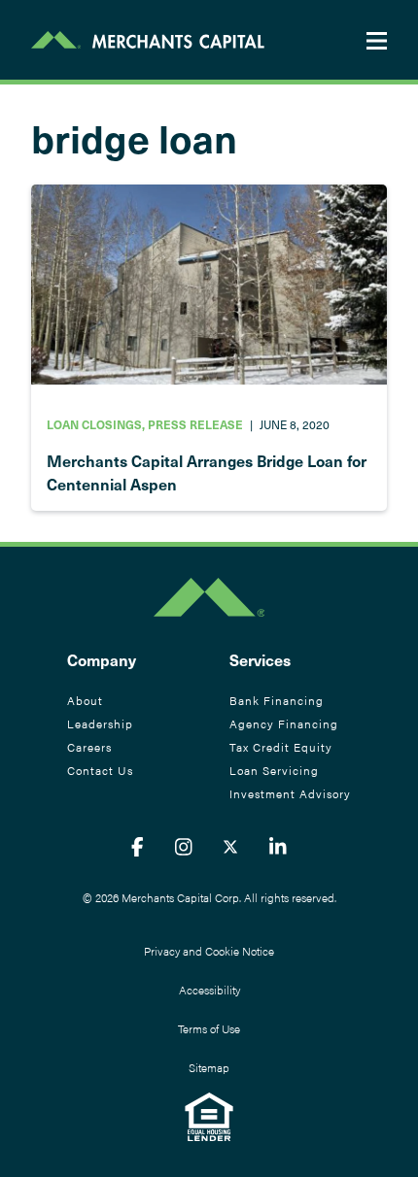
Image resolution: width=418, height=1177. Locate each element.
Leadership (100, 723)
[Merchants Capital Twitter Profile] (230, 846)
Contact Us (100, 770)
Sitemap (209, 1067)
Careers (89, 747)
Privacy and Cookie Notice (209, 950)
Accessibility (209, 989)
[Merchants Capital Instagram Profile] (183, 846)
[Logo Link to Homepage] (147, 40)
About (85, 700)
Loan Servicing (274, 770)
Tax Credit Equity (280, 747)
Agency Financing (283, 723)
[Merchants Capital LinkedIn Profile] (278, 846)
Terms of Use (209, 1028)
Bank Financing (276, 700)
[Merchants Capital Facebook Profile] (137, 846)
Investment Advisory (290, 793)
